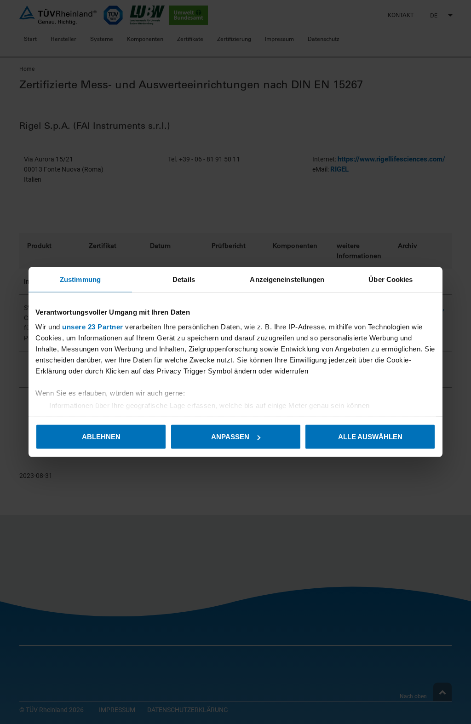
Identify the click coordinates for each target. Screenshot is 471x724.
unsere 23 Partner (92, 326)
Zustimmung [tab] (80, 279)
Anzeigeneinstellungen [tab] (287, 279)
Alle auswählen (370, 437)
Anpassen (230, 437)
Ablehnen (101, 437)
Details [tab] (183, 279)
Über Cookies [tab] (390, 279)
